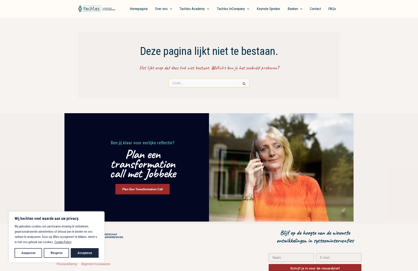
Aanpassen (28, 253)
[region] (56, 236)
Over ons (161, 9)
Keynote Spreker (268, 9)
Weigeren (56, 253)
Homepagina (139, 9)
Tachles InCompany (231, 9)
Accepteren (85, 253)
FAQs (332, 9)
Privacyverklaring (69, 264)
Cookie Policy (62, 242)
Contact (315, 9)
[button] (170, 8)
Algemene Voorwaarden (95, 264)
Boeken (293, 9)
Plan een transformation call (142, 189)
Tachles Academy (192, 9)
